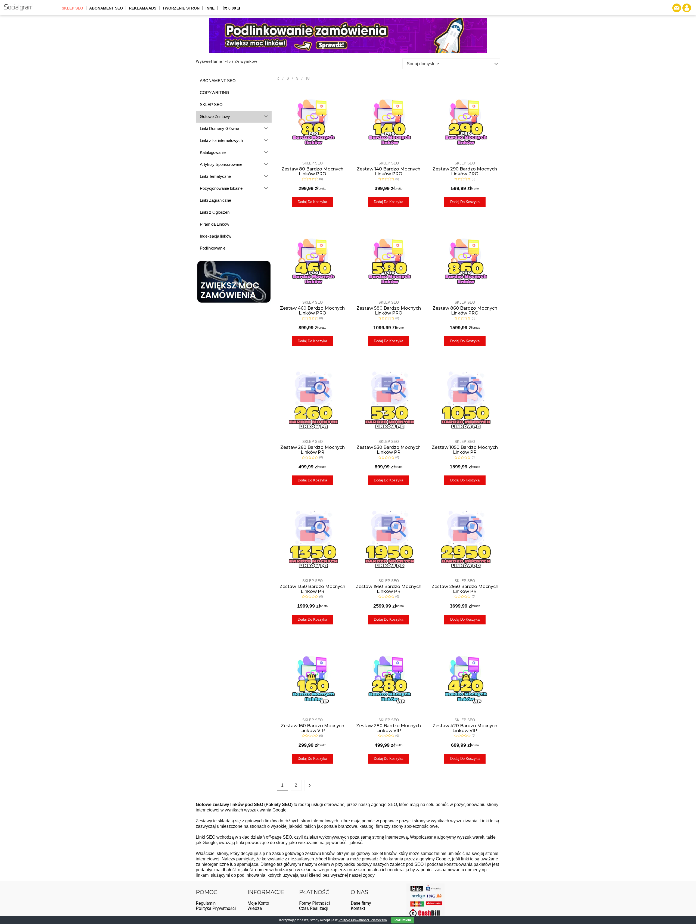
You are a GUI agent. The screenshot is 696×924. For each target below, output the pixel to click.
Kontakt (358, 908)
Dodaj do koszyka (312, 202)
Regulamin (206, 903)
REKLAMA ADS (142, 8)
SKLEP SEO (72, 8)
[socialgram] (18, 7)
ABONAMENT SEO (106, 8)
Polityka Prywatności (216, 908)
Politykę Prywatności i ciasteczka (362, 920)
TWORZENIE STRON (181, 8)
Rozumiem (402, 920)
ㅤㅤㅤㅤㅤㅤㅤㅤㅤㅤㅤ (221, 8)
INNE (210, 8)
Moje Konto (258, 903)
